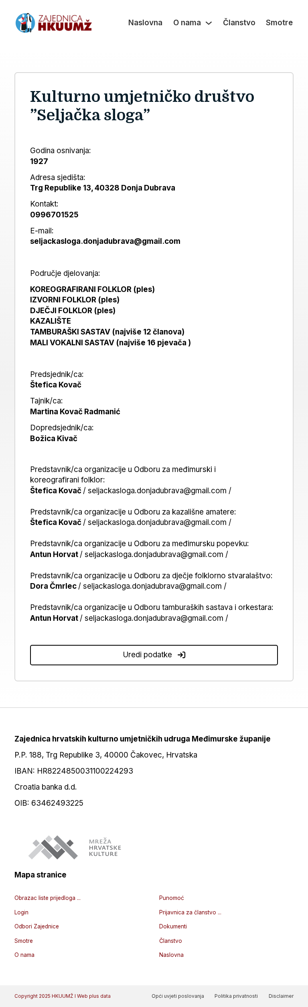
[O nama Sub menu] (209, 23)
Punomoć (171, 898)
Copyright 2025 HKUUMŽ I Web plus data (62, 996)
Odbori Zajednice (36, 926)
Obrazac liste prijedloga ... (47, 898)
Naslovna (145, 22)
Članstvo (239, 22)
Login (21, 912)
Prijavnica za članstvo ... (190, 912)
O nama (187, 22)
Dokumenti (173, 926)
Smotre (279, 22)
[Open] (181, 655)
